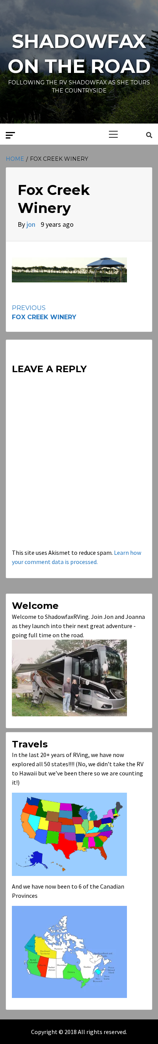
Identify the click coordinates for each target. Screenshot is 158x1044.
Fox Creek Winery (44, 312)
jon (31, 224)
